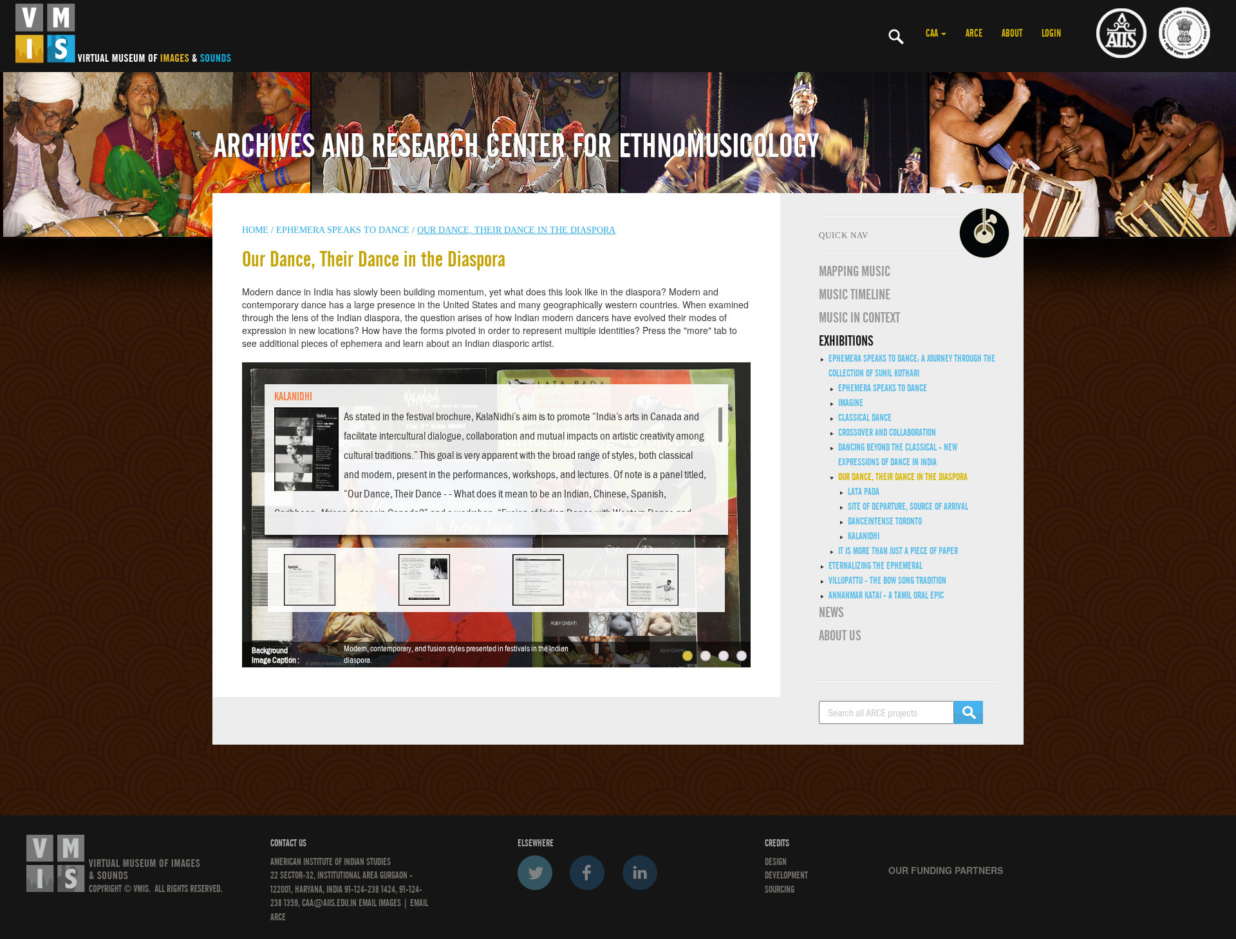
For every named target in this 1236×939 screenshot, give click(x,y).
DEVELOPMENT (786, 875)
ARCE (974, 33)
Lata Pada (863, 491)
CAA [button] (933, 33)
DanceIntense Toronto (885, 521)
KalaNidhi (863, 536)
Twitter (535, 872)
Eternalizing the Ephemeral (875, 566)
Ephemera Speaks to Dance (882, 388)
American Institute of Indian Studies (330, 862)
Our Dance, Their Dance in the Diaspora (903, 477)
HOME (255, 230)
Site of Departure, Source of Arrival (908, 506)
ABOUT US (840, 636)
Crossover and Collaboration (887, 432)
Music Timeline (854, 294)
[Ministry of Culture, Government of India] (1184, 32)
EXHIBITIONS (846, 341)
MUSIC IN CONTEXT (859, 318)
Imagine (850, 403)
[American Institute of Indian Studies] (1121, 32)
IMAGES (390, 903)
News (831, 612)
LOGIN (1051, 33)
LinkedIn (640, 872)
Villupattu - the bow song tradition (887, 580)
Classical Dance (865, 417)
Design (776, 862)
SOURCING (779, 889)
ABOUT (1012, 33)
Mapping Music (854, 271)
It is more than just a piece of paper (898, 551)
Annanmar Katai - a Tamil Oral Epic (886, 595)
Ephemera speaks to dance (342, 230)
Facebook (587, 872)
